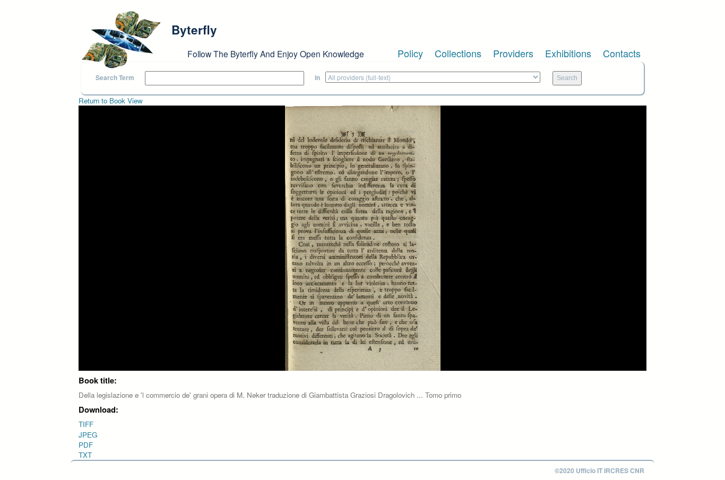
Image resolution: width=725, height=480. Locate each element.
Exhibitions (568, 53)
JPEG (88, 435)
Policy (410, 53)
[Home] (121, 40)
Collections (458, 53)
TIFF (86, 424)
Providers (513, 53)
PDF (86, 445)
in (317, 77)
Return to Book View (111, 100)
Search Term (115, 77)
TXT (85, 455)
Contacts (622, 53)
